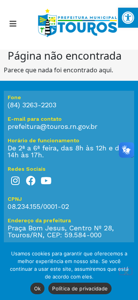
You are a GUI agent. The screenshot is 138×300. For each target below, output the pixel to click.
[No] (125, 271)
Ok (37, 288)
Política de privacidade (80, 288)
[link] (128, 18)
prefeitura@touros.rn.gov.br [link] (52, 126)
